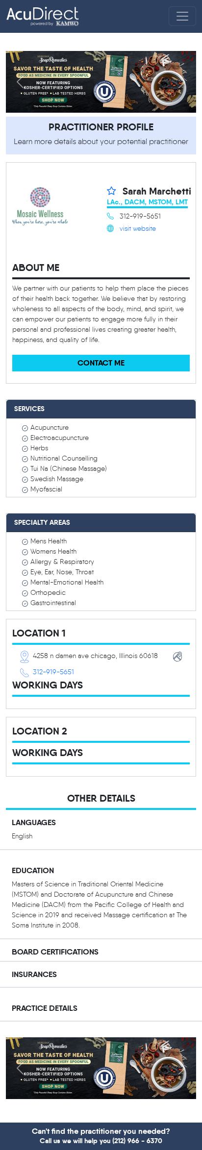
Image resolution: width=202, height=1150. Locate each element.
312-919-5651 (53, 672)
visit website (138, 228)
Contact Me (101, 363)
